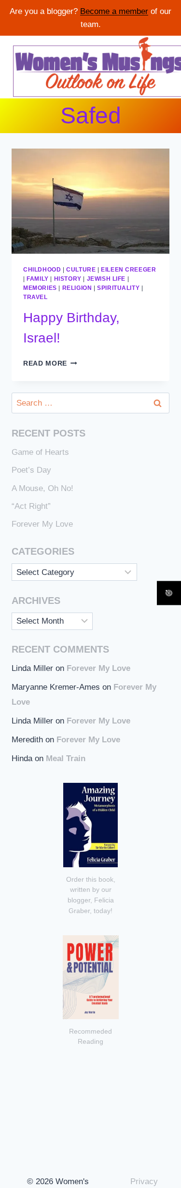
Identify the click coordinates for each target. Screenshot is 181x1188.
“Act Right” (31, 506)
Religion (77, 288)
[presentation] (90, 201)
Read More (50, 363)
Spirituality (118, 288)
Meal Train (65, 758)
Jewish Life (106, 278)
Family (38, 278)
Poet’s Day (31, 470)
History (68, 278)
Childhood (42, 269)
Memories (40, 288)
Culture (81, 269)
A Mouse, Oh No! (42, 488)
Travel (35, 297)
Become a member (114, 11)
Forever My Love (42, 524)
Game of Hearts (40, 452)
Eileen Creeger (128, 269)
